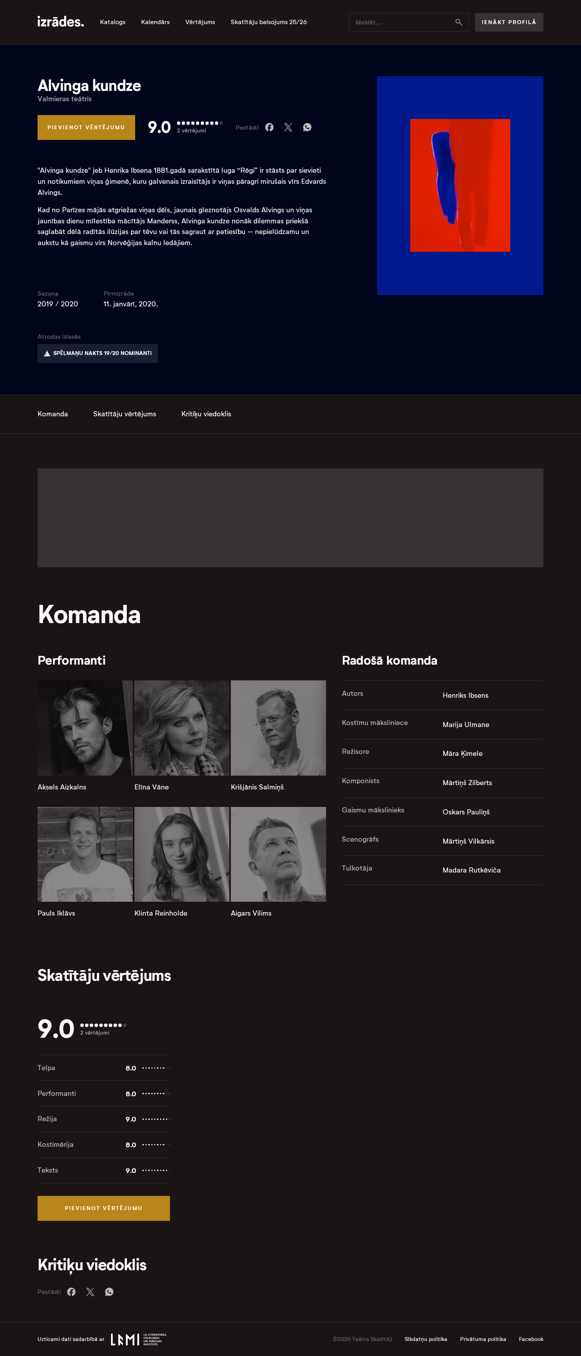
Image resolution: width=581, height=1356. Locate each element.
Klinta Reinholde (160, 913)
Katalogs (112, 22)
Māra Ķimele (463, 753)
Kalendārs (155, 22)
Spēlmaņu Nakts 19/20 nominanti (102, 353)
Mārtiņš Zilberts (467, 782)
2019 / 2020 (58, 304)
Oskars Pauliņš (466, 812)
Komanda (53, 414)
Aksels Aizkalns (62, 787)
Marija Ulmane (466, 724)
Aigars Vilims (251, 913)
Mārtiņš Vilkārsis (468, 841)
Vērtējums (200, 22)
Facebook (531, 1339)
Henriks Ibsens (466, 695)
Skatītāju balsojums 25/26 (269, 22)
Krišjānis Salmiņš (257, 787)
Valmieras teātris (65, 98)
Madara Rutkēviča (472, 870)
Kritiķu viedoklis (206, 414)
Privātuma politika (483, 1339)
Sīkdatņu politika (426, 1339)
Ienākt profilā (509, 22)
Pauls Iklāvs (56, 913)
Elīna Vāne (151, 787)
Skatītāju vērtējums (124, 414)
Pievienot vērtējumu (86, 127)
